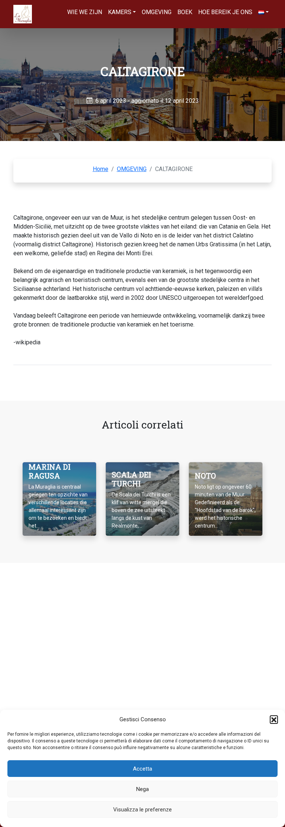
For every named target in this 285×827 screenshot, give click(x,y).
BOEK (184, 12)
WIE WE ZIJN (84, 12)
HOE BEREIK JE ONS (225, 12)
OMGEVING (156, 12)
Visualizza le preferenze (142, 809)
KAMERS (119, 12)
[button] (274, 719)
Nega (142, 789)
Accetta (142, 768)
